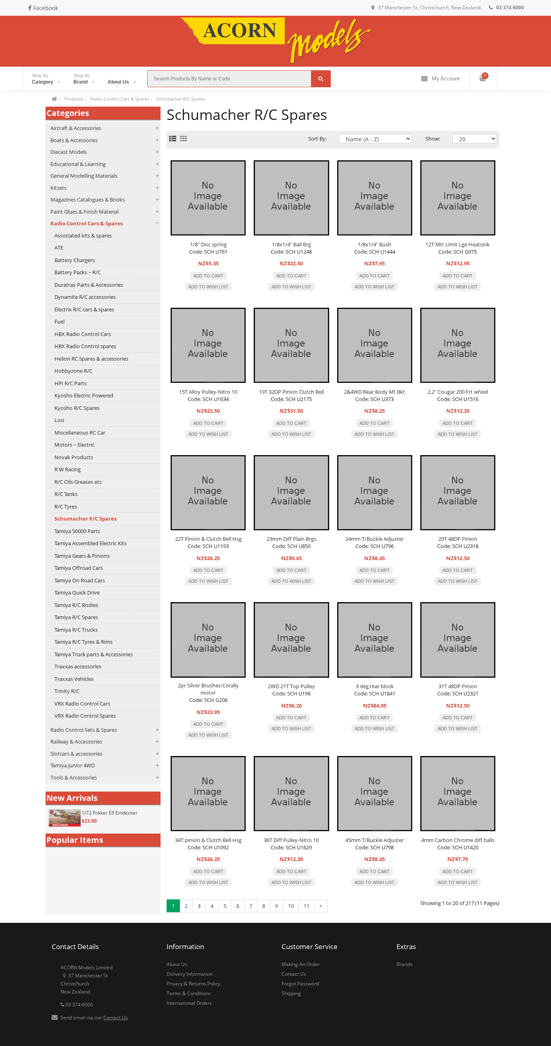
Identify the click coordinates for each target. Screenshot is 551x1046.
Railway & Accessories (76, 741)
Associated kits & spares (83, 235)
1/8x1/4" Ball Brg (291, 244)
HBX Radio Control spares (85, 346)
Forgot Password (300, 983)
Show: (433, 138)
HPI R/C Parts (70, 383)
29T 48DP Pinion (457, 538)
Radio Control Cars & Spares (119, 99)
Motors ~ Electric (74, 444)
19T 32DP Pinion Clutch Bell (291, 391)
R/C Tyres (65, 506)
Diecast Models (68, 151)
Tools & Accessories (73, 777)
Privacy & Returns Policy (193, 983)
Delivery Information (190, 973)
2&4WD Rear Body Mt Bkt (374, 391)
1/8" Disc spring (208, 244)
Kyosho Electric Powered (83, 395)
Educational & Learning (78, 164)
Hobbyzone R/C (73, 370)
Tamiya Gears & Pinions (82, 555)
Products (74, 99)
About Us (177, 964)
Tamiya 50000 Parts (77, 531)
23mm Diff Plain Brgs (291, 538)
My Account (446, 79)
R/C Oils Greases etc (78, 481)
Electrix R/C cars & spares (84, 309)
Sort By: (317, 138)
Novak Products (73, 457)
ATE (58, 247)
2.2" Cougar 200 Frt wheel (458, 391)
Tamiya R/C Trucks (76, 629)
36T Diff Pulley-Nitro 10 (291, 840)
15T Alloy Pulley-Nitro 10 (208, 391)
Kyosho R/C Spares (77, 408)
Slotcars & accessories (76, 753)
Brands (405, 964)
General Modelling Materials (83, 175)
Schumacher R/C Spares (180, 99)
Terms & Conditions (189, 993)
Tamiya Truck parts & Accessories (93, 654)
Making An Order (301, 964)
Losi (59, 420)
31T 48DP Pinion (457, 686)
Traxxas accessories (77, 666)
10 (291, 905)
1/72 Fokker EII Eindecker (109, 812)
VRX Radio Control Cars (82, 703)
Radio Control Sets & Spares (83, 729)
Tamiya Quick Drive (77, 592)
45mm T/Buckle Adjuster (374, 840)
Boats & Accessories (74, 140)
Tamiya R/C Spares (76, 617)
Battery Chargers (74, 260)
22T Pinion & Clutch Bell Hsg (208, 538)
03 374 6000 (78, 1004)
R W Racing (67, 469)
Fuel (59, 321)
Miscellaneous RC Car (79, 432)
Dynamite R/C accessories (85, 296)
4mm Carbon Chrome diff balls (458, 840)
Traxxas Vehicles (74, 679)
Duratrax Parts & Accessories (88, 284)
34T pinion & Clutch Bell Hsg (208, 840)
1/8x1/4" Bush (374, 244)
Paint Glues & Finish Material (84, 211)
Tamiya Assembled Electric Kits (90, 543)
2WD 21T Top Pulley (291, 686)
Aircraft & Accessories (75, 128)
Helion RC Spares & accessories (91, 358)
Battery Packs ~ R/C (77, 272)
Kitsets (58, 187)
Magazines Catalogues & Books (87, 199)
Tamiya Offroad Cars (78, 567)
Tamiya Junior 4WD (72, 765)
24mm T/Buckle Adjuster (374, 538)
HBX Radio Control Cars (82, 334)
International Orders (189, 1003)
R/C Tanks (65, 494)
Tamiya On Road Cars (79, 580)
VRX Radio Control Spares (85, 715)
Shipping (291, 993)
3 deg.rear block (375, 686)
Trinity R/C (66, 691)
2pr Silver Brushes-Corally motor (208, 689)
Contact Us (115, 1017)
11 (306, 905)
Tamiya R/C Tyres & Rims (83, 641)
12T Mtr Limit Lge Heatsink (458, 244)
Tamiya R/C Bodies (76, 605)
